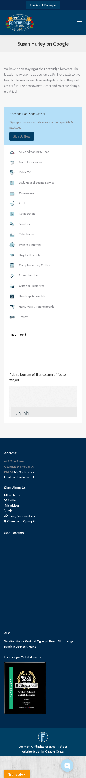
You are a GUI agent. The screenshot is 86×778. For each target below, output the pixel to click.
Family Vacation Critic (22, 516)
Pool (22, 203)
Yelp (9, 511)
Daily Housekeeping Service (36, 183)
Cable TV (25, 172)
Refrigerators (27, 213)
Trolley (23, 317)
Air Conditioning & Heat (34, 152)
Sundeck (24, 224)
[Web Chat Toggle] (67, 765)
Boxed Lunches (29, 275)
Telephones (27, 234)
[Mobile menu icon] (79, 22)
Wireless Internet (30, 245)
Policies (62, 746)
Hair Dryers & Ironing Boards (36, 306)
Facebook (13, 495)
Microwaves (26, 193)
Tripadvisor (11, 505)
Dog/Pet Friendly (29, 255)
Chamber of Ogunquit (20, 521)
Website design (31, 751)
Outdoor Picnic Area (31, 286)
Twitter (12, 500)
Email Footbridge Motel (19, 477)
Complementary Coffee (34, 265)
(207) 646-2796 (24, 472)
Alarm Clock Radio (30, 162)
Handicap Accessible (32, 296)
